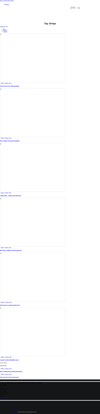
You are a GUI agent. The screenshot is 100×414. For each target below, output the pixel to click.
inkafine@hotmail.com (5, 397)
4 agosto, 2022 (8, 302)
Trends (2, 83)
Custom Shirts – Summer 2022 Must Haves (10, 195)
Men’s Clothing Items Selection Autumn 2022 (11, 371)
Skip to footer (10, 0)
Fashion (2, 302)
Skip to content (3, 0)
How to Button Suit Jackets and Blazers (10, 140)
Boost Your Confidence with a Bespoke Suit (11, 250)
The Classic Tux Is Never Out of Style (9, 377)
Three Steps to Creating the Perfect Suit (10, 305)
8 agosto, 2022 (7, 83)
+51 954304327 (3, 399)
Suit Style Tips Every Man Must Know (9, 86)
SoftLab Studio (13, 412)
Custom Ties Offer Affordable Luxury (9, 360)
